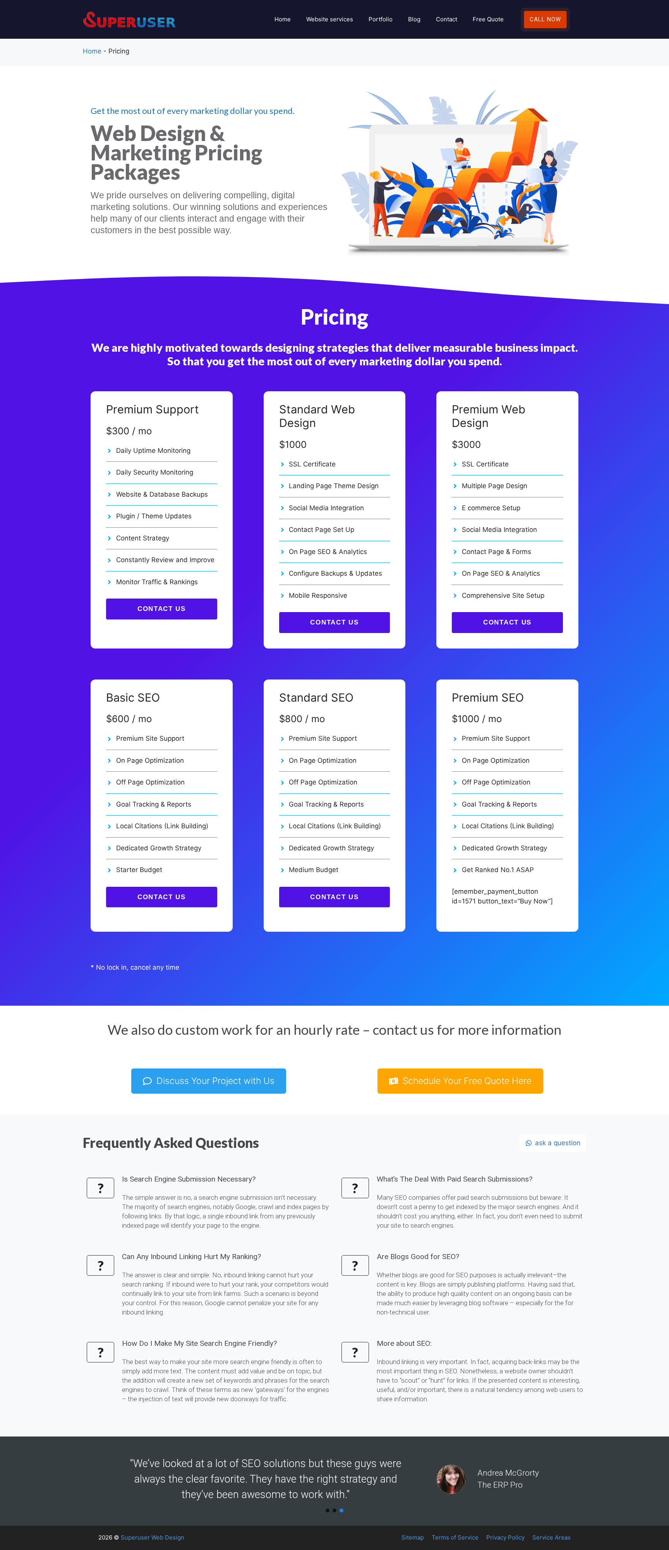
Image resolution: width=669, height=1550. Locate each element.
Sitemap (412, 1537)
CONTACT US (161, 608)
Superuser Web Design (152, 1537)
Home (282, 19)
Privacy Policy (505, 1537)
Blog (414, 19)
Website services (329, 19)
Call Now (545, 19)
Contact (446, 19)
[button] (327, 1510)
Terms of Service (455, 1537)
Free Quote (488, 19)
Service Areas (551, 1537)
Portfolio (381, 19)
